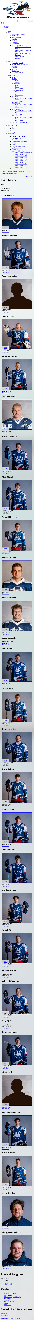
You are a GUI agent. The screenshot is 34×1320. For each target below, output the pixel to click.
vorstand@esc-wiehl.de (7, 1285)
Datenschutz (4, 1315)
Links (6, 1303)
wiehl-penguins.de (12, 171)
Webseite (3, 1318)
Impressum (4, 1313)
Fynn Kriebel (14, 173)
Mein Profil (7, 1305)
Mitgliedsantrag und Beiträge (12, 1297)
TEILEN (27, 176)
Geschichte (7, 1298)
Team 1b (21, 171)
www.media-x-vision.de (13, 1318)
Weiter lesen (5, 232)
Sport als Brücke (9, 1301)
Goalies (6, 1300)
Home (3, 171)
